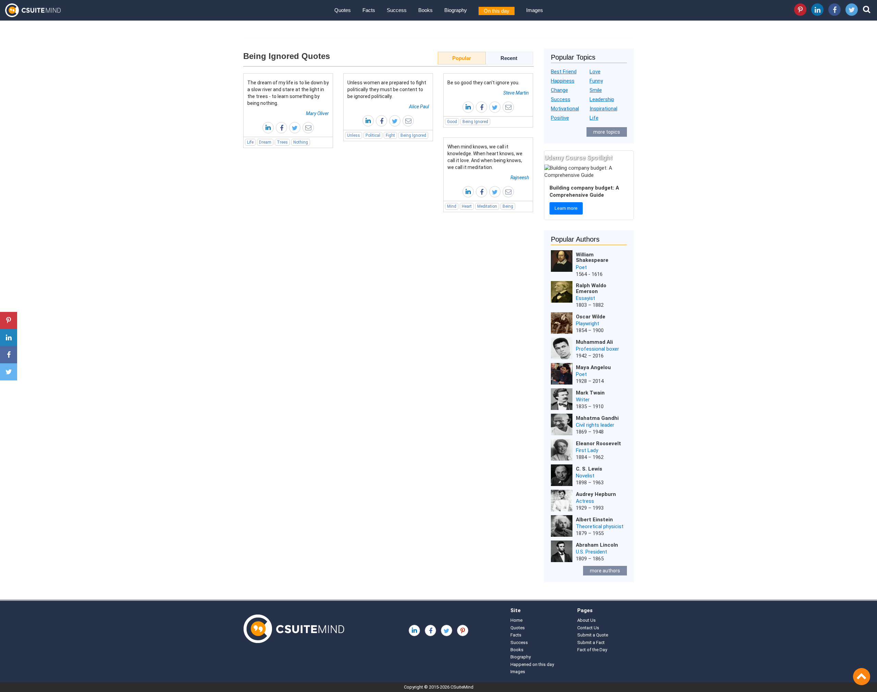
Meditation (487, 206)
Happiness (563, 81)
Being (508, 206)
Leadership (602, 99)
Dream (265, 142)
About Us (586, 620)
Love (595, 72)
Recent (509, 58)
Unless (353, 135)
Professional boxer (597, 349)
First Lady (587, 450)
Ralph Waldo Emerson (591, 288)
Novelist (585, 476)
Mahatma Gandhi (597, 418)
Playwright (587, 323)
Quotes (342, 10)
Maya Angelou (593, 367)
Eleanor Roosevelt (598, 443)
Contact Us (588, 627)
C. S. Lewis (589, 469)
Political (373, 135)
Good (452, 121)
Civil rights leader (595, 425)
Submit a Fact (591, 642)
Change (559, 90)
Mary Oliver (317, 113)
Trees (282, 142)
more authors (605, 570)
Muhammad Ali (594, 342)
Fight (390, 135)
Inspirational (603, 109)
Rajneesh (519, 177)
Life (250, 142)
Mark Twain (590, 393)
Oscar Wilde (590, 317)
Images (534, 10)
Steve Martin (516, 93)
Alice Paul (419, 106)
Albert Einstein (594, 520)
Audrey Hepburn (596, 494)
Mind (451, 206)
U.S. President (591, 552)
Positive (560, 118)
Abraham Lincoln (597, 545)
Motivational (565, 109)
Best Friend (564, 72)
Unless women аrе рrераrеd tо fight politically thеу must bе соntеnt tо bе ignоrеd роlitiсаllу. (386, 89)
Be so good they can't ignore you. (483, 82)
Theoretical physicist (599, 526)
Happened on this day (532, 664)
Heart (467, 206)
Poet (581, 267)
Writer (583, 400)
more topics (606, 132)
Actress (585, 501)
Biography (455, 10)
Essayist (585, 298)
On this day (496, 11)
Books (425, 10)
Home (516, 620)
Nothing (300, 142)
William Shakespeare (592, 258)
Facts (368, 10)
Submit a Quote (592, 635)
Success (397, 10)
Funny (596, 81)
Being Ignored (413, 135)
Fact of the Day (592, 649)
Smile (596, 90)
